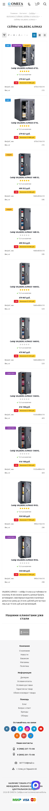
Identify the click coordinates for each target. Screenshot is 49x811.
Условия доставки (24, 685)
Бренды (24, 712)
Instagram (27, 729)
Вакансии (24, 658)
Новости (24, 655)
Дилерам (24, 677)
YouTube (41, 729)
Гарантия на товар (24, 689)
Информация (24, 672)
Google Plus (24, 735)
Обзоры (24, 716)
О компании (24, 651)
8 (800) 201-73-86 (26, 754)
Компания (24, 646)
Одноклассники (17, 735)
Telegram (34, 729)
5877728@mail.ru (26, 763)
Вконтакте (7, 729)
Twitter (20, 729)
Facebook (13, 729)
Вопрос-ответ (24, 708)
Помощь (24, 699)
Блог (24, 704)
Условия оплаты (24, 681)
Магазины (24, 662)
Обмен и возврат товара (24, 693)
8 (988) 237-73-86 (26, 749)
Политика (24, 666)
